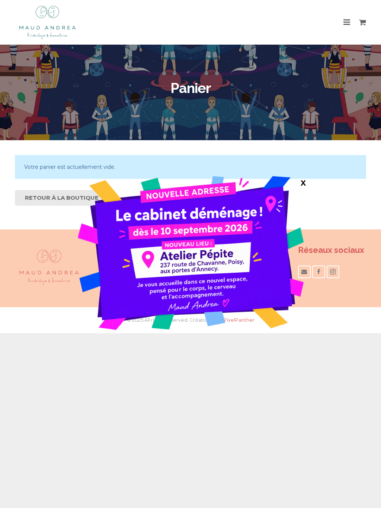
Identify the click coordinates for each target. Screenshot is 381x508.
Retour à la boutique (62, 197)
